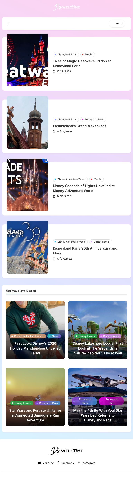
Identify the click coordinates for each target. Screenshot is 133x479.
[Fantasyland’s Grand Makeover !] (27, 122)
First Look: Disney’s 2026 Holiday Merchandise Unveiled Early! (35, 348)
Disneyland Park (94, 119)
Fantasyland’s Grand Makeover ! (79, 126)
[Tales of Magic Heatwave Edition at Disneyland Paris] (27, 60)
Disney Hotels (101, 241)
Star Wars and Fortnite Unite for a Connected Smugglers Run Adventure (35, 415)
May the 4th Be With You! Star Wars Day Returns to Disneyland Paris (97, 415)
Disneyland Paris (66, 54)
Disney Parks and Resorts (28, 336)
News (55, 336)
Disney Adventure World (71, 179)
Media (88, 54)
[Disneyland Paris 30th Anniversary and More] (27, 247)
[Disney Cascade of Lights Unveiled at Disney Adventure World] (27, 185)
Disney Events (87, 336)
